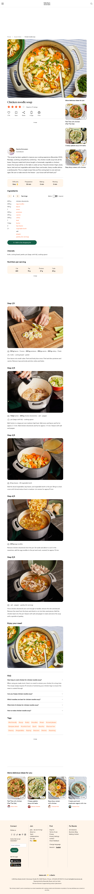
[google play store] (18, 865)
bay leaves (19, 226)
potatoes (19, 212)
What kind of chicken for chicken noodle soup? (23, 705)
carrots (18, 215)
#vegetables (20, 730)
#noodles (34, 722)
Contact (51, 838)
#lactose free (50, 726)
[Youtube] (19, 834)
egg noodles (20, 204)
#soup (21, 722)
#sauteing (52, 730)
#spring (28, 730)
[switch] (55, 196)
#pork (34, 726)
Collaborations (34, 836)
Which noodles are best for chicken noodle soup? (23, 699)
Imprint (51, 830)
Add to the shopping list (23, 242)
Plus (33, 841)
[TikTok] (17, 834)
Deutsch (52, 847)
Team (31, 834)
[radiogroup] (16, 107)
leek (17, 220)
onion (18, 209)
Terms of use (53, 832)
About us (32, 832)
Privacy (51, 834)
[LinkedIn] (25, 834)
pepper (18, 234)
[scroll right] (89, 786)
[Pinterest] (22, 834)
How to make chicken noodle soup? (19, 711)
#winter (44, 730)
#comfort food (25, 726)
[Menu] (2, 4)
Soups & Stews (17, 37)
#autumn (36, 730)
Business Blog (73, 832)
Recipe (9, 37)
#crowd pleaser (51, 722)
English (58, 847)
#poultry (41, 726)
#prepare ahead (13, 726)
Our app (32, 838)
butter (18, 223)
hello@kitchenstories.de (75, 879)
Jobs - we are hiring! (36, 830)
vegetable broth (21, 229)
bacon (18, 207)
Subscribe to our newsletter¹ (15, 840)
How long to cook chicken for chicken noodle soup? (24, 680)
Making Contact (74, 834)
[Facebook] (11, 834)
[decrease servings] (9, 196)
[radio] (8, 106)
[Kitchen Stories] (47, 3)
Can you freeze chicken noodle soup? (19, 694)
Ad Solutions (73, 830)
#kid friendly (12, 722)
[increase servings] (17, 196)
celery (18, 218)
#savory (11, 730)
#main (42, 722)
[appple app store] (18, 861)
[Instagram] (14, 834)
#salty (27, 722)
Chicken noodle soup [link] (30, 37)
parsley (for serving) (22, 237)
